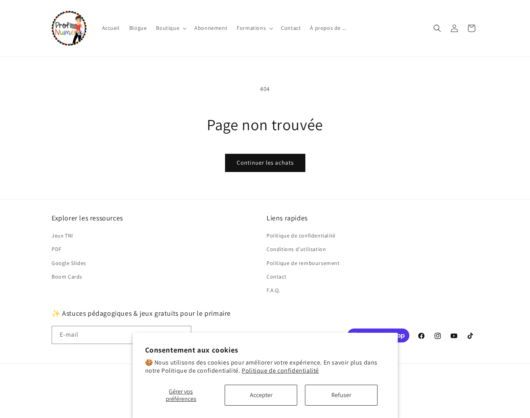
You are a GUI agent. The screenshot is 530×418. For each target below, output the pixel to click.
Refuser (341, 395)
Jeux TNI (62, 235)
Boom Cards (67, 276)
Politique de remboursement (303, 263)
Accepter (261, 395)
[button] (170, 28)
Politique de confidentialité (280, 370)
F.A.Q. (274, 290)
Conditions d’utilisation (296, 249)
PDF (57, 249)
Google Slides (69, 263)
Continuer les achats (265, 162)
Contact (276, 276)
